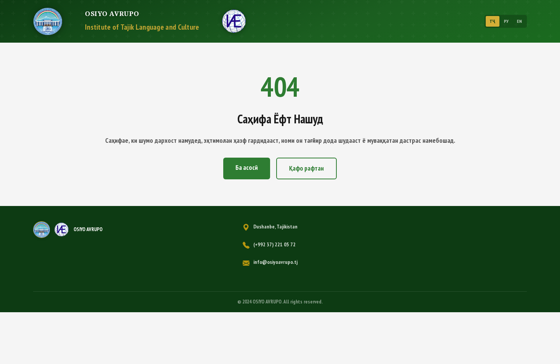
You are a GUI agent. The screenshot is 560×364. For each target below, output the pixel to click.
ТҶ (493, 21)
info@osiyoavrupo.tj (275, 262)
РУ (506, 21)
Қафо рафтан (306, 168)
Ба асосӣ (246, 167)
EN (519, 21)
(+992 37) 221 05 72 (274, 244)
